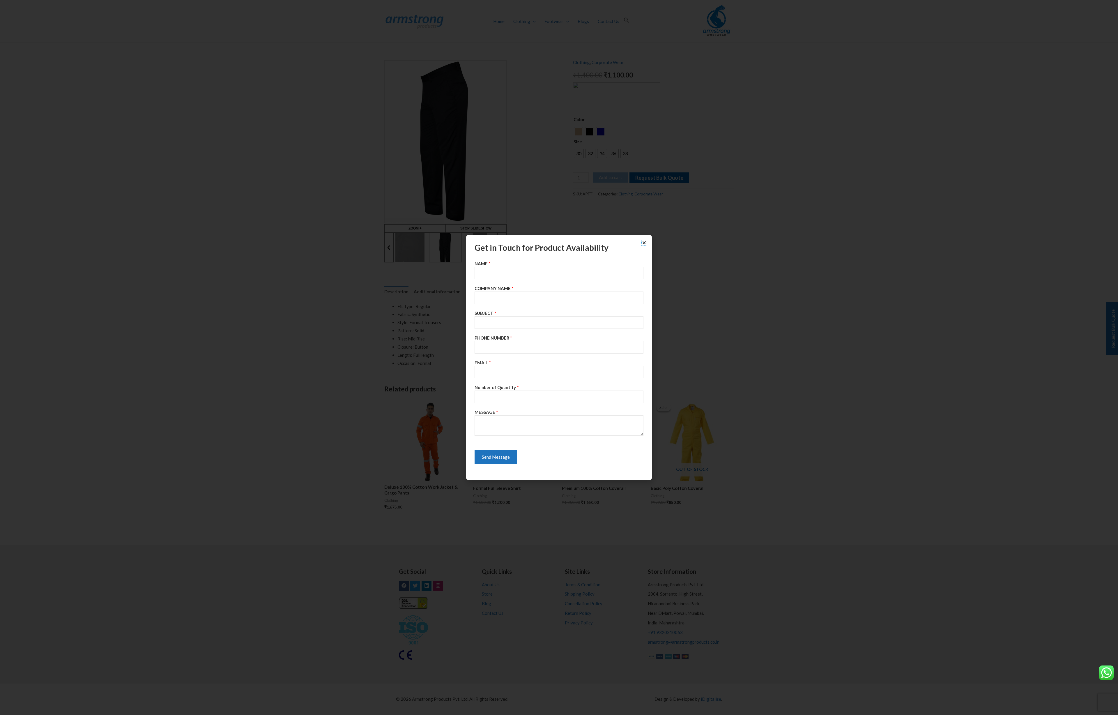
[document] (559, 357)
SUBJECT (485, 313)
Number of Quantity (497, 387)
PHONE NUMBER (493, 337)
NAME (483, 263)
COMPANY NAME (494, 288)
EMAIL (483, 362)
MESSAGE (486, 412)
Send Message (496, 457)
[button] (644, 243)
